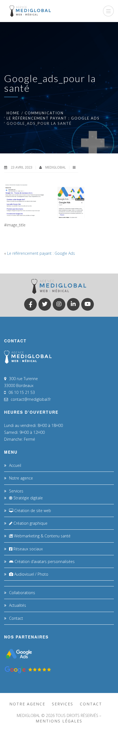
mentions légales (59, 721)
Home (13, 113)
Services (16, 491)
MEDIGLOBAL (56, 167)
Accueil (15, 465)
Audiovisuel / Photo (30, 574)
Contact (16, 618)
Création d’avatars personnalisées (44, 561)
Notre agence (21, 478)
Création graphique (29, 523)
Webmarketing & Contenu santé (42, 535)
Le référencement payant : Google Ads (53, 118)
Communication (44, 113)
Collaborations (22, 592)
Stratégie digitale (27, 497)
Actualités (17, 605)
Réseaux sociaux (27, 548)
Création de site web (32, 510)
